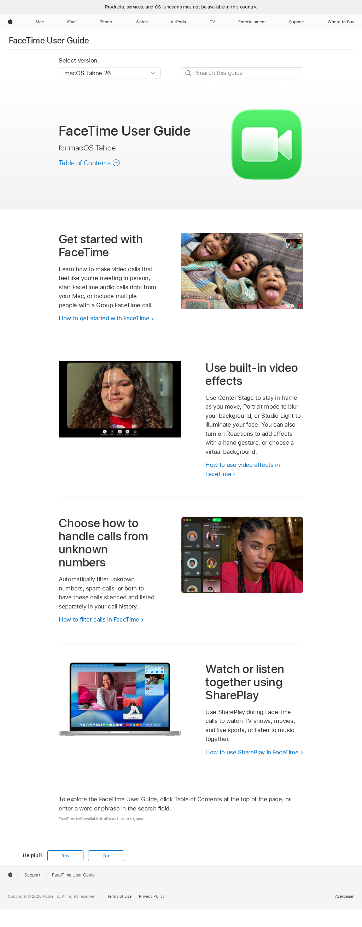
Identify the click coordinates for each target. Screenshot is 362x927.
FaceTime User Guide (49, 40)
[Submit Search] (188, 73)
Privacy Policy (152, 896)
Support (32, 875)
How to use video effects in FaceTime (242, 469)
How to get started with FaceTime (104, 318)
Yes (65, 855)
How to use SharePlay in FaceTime (252, 752)
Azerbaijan (344, 896)
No (106, 855)
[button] (89, 163)
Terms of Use (119, 896)
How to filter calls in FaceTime (99, 619)
